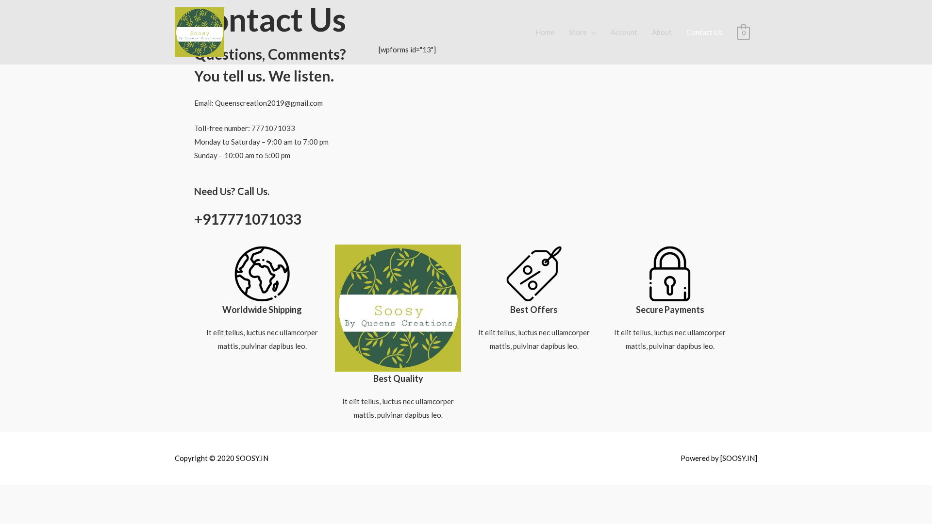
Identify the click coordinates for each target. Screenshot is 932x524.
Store (578, 32)
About (662, 32)
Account (624, 32)
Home (544, 32)
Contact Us (704, 32)
